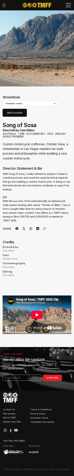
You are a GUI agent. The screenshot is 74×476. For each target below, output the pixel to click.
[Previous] (4, 55)
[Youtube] (16, 430)
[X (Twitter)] (23, 228)
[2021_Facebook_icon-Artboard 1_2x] (11, 430)
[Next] (69, 55)
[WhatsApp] (30, 228)
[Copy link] (44, 228)
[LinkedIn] (37, 228)
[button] (4, 5)
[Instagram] (5, 430)
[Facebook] (16, 228)
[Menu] (68, 5)
